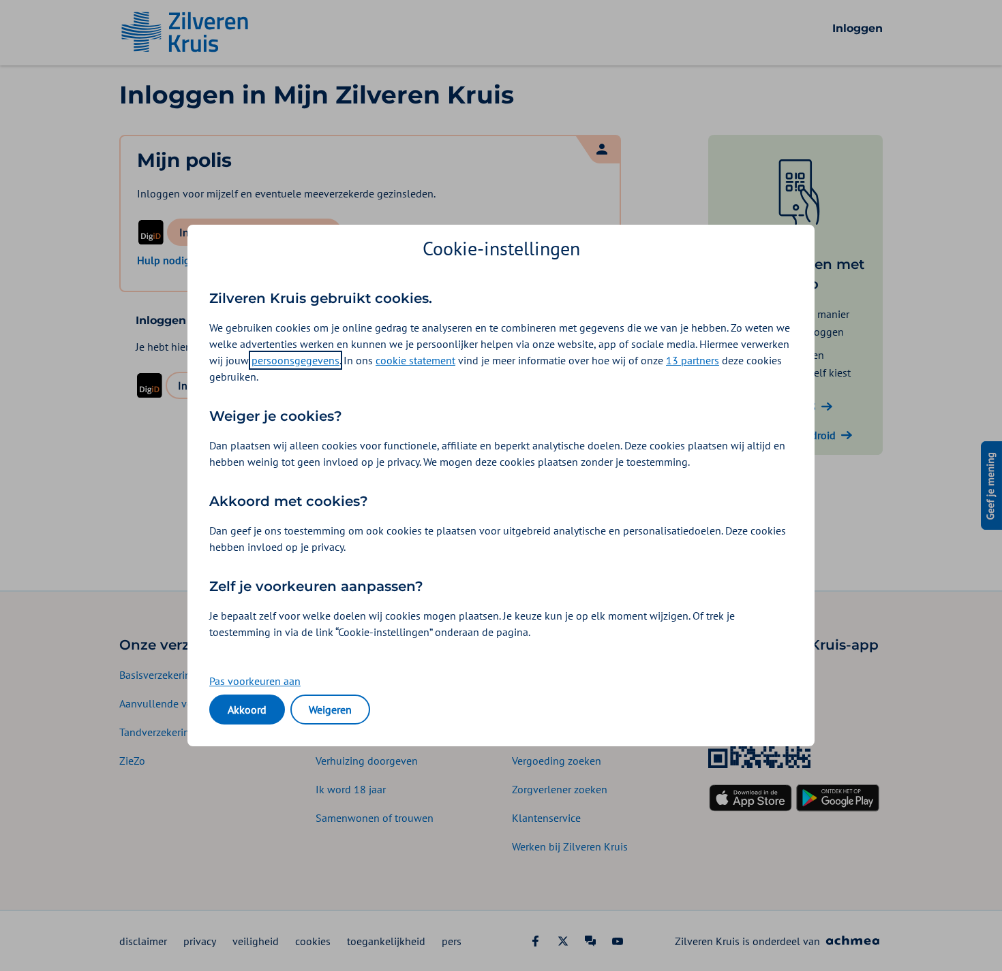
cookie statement (415, 360)
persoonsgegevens (295, 360)
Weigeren (330, 709)
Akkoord (247, 709)
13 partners (692, 360)
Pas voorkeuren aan (255, 681)
